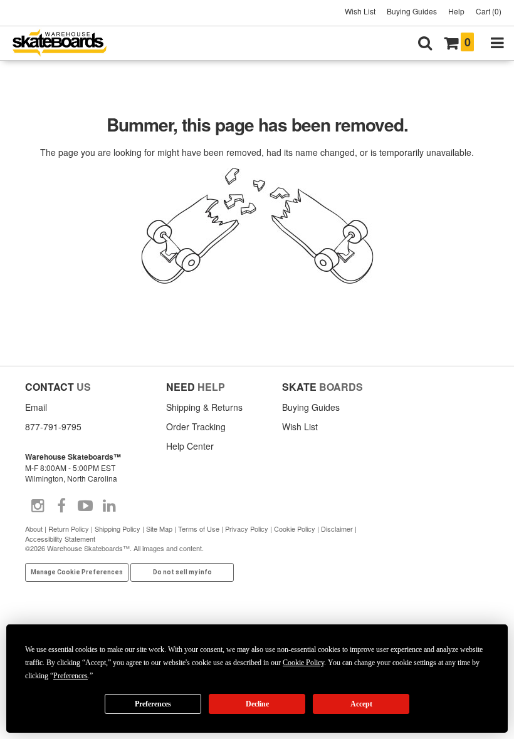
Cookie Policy (294, 529)
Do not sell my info (182, 572)
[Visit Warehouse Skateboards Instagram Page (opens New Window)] (37, 506)
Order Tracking (196, 426)
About (34, 529)
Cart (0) (488, 11)
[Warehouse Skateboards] (66, 43)
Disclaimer (337, 529)
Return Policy (68, 529)
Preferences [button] (70, 675)
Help (456, 11)
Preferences (153, 704)
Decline (257, 704)
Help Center (190, 446)
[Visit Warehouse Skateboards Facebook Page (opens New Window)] (61, 506)
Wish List (360, 11)
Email (36, 407)
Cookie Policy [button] (303, 662)
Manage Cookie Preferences (77, 572)
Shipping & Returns (204, 407)
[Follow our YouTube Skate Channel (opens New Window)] (85, 506)
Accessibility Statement (60, 539)
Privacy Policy (246, 529)
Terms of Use (198, 529)
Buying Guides (412, 11)
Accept (361, 704)
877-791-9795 (53, 426)
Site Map (159, 529)
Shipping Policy (117, 529)
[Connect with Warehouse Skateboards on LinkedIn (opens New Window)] (109, 506)
